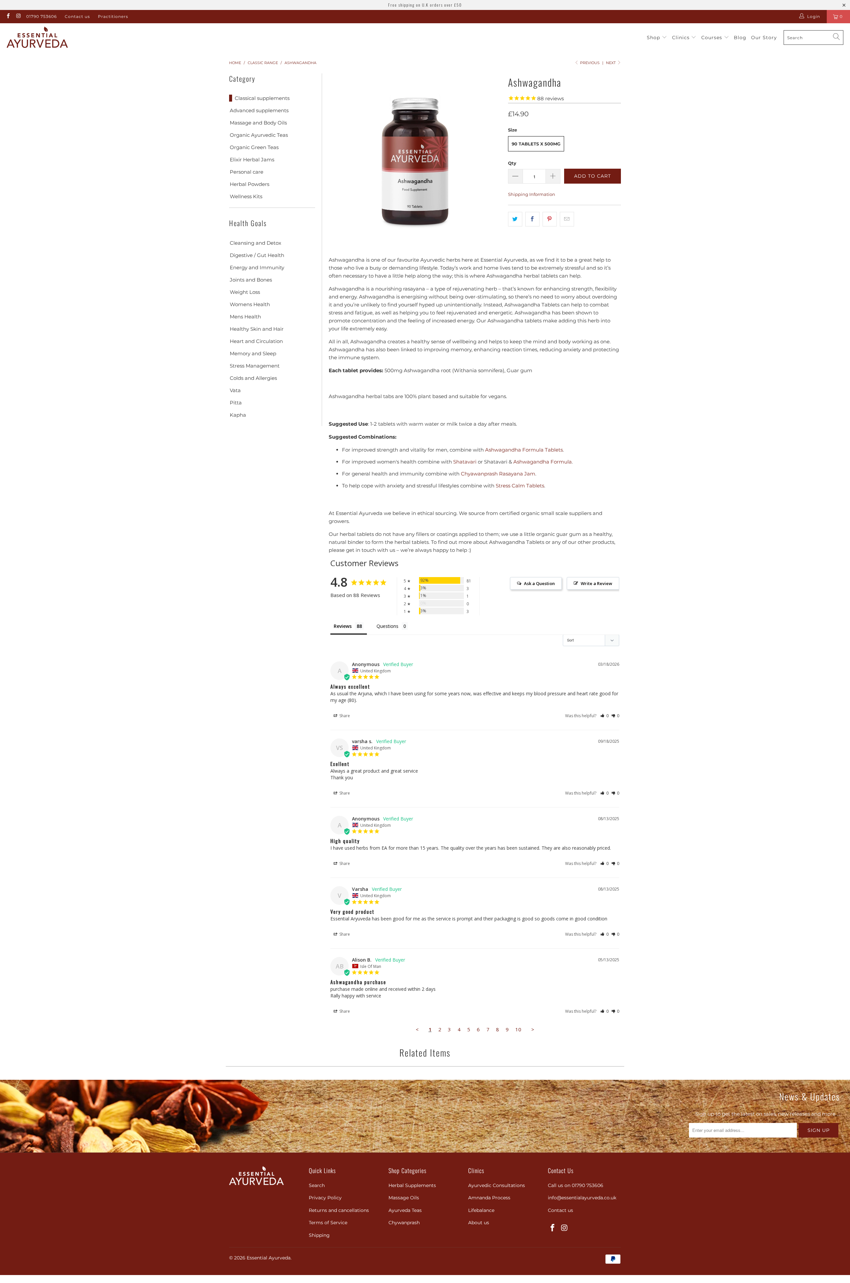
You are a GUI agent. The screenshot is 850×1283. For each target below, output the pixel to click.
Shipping (319, 1235)
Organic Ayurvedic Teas (259, 135)
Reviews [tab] (343, 626)
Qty (512, 163)
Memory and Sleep (253, 353)
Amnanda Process (489, 1198)
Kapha (238, 415)
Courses (712, 38)
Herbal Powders (249, 184)
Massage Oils (403, 1198)
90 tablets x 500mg (536, 143)
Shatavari (464, 462)
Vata (235, 390)
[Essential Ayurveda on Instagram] (18, 16)
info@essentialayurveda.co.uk (582, 1198)
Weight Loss (245, 292)
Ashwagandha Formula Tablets (524, 450)
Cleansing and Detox (255, 243)
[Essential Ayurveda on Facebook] (8, 16)
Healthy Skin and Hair (257, 329)
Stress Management (255, 366)
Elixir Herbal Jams (252, 159)
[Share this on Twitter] (515, 219)
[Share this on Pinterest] (550, 219)
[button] (604, 716)
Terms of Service (328, 1223)
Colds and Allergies (253, 378)
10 (518, 1029)
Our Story (764, 38)
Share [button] (344, 716)
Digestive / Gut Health (257, 255)
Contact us (77, 16)
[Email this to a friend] (567, 219)
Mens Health (245, 316)
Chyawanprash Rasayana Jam (498, 473)
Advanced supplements (259, 110)
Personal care (246, 172)
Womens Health (250, 304)
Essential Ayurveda (269, 1258)
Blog (740, 38)
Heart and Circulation (256, 341)
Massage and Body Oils (258, 123)
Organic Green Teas (254, 147)
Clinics (681, 38)
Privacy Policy (325, 1198)
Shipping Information (531, 194)
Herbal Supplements (412, 1185)
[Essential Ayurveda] (37, 38)
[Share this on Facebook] (532, 219)
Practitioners (113, 16)
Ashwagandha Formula (542, 462)
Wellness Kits (246, 196)
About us (478, 1223)
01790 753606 (41, 16)
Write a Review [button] (596, 583)
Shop (654, 38)
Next (611, 62)
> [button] (532, 1029)
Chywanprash (404, 1223)
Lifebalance (481, 1210)
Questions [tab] (387, 626)
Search (317, 1185)
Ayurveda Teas (405, 1210)
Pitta (236, 402)
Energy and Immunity (257, 267)
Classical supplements (262, 98)
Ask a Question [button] (539, 583)
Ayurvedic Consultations (496, 1185)
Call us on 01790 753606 (575, 1185)
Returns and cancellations (339, 1210)
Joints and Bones (251, 280)
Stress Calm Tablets (520, 485)
